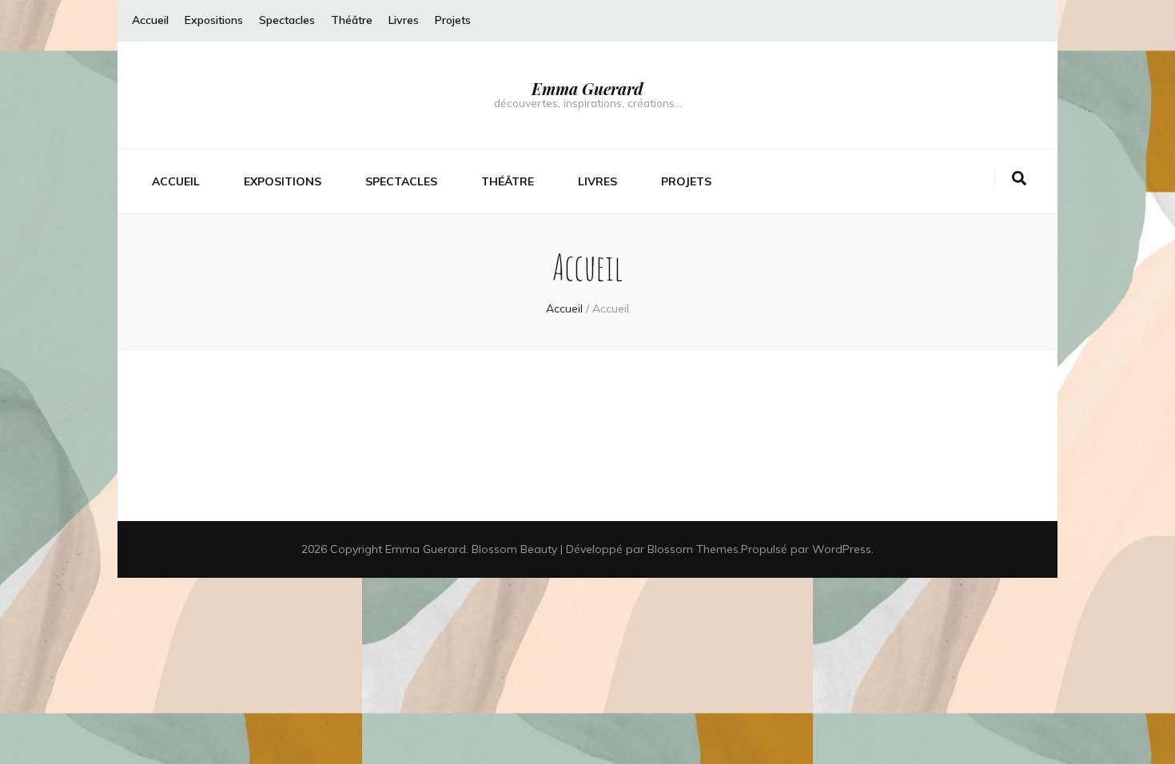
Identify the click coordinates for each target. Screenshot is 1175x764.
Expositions (214, 20)
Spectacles (287, 20)
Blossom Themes (693, 549)
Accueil (150, 20)
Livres (403, 20)
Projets (453, 20)
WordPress (841, 549)
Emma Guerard (587, 88)
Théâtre (351, 20)
